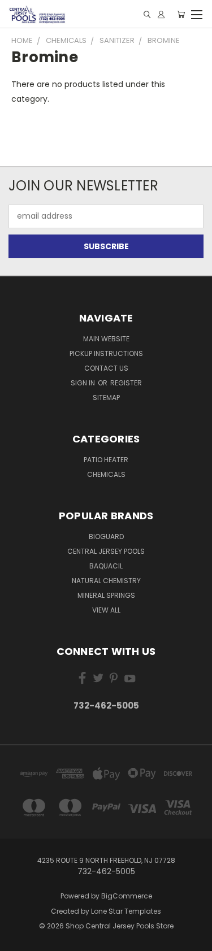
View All (106, 610)
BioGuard (106, 536)
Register (126, 383)
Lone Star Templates (126, 911)
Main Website (106, 339)
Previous (17, 939)
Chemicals (106, 474)
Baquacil (106, 566)
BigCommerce (126, 896)
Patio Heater (106, 459)
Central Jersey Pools (106, 551)
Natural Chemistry (106, 580)
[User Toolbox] (161, 14)
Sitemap (106, 397)
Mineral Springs (106, 595)
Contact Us (106, 368)
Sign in (84, 383)
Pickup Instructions (106, 353)
